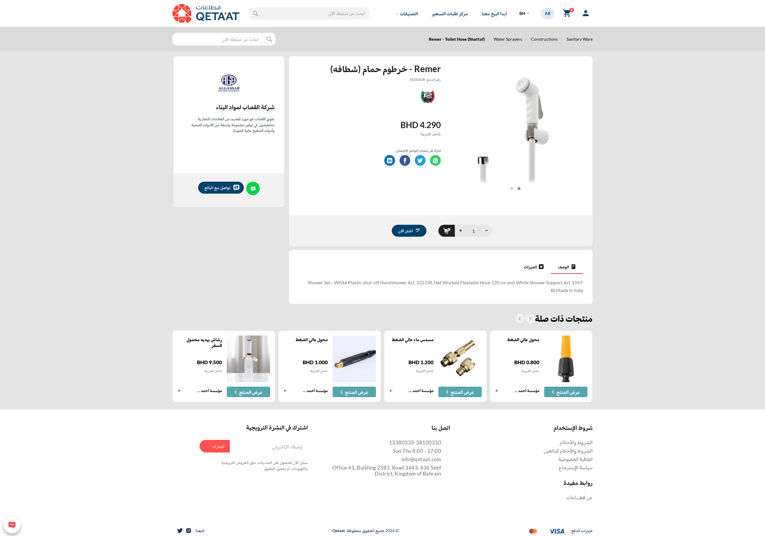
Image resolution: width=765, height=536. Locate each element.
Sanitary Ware (580, 39)
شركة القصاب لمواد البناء (245, 106)
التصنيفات (409, 13)
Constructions (544, 39)
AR (547, 13)
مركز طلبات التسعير (450, 13)
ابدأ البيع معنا (494, 13)
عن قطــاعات (579, 497)
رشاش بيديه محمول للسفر (204, 342)
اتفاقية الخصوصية (575, 459)
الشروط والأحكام (576, 442)
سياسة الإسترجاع (576, 467)
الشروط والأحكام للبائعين (568, 450)
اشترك (218, 446)
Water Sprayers (508, 39)
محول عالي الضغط (523, 339)
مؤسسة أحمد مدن (526, 390)
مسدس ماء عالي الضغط (413, 339)
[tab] (567, 266)
